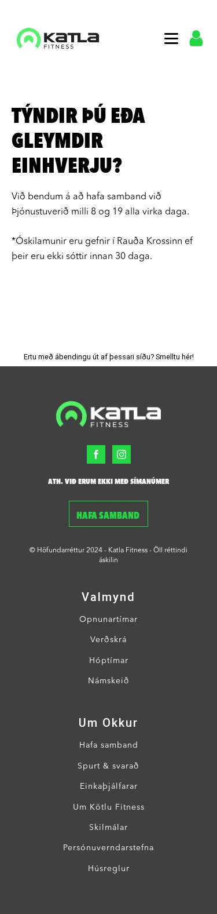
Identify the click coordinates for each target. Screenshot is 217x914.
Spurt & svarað (108, 766)
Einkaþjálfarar (109, 786)
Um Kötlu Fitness (109, 807)
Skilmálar (108, 828)
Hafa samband (108, 516)
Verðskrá (108, 640)
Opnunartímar (108, 620)
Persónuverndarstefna (108, 848)
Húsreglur (109, 869)
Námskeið (109, 681)
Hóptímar (108, 661)
